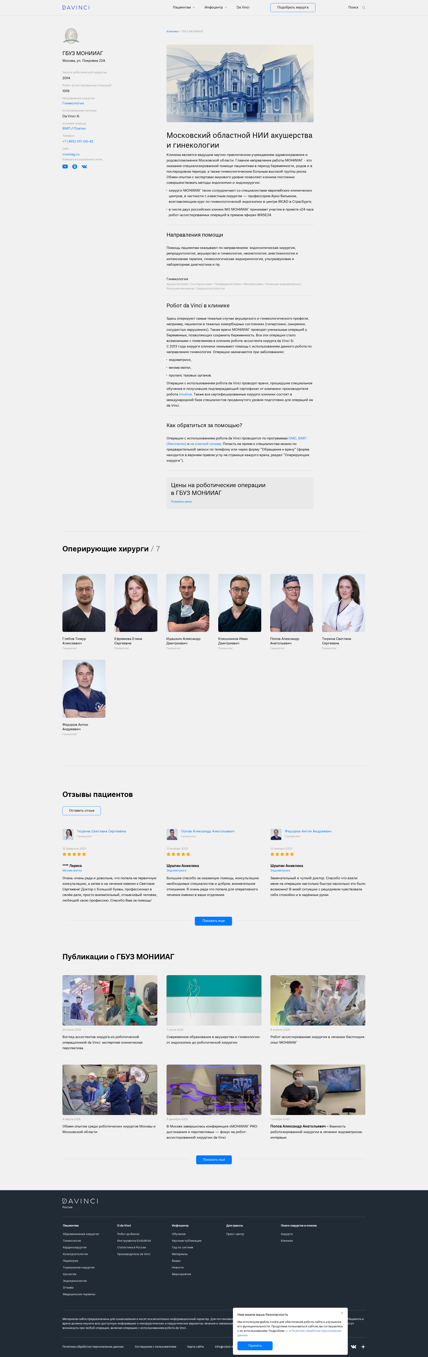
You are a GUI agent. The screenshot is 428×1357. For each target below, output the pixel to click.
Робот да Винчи (128, 1234)
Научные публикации (187, 1241)
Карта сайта (195, 1347)
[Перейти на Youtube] (65, 166)
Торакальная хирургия (79, 1268)
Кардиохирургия (74, 1247)
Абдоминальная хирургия (81, 1234)
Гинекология (73, 103)
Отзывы (68, 1288)
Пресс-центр (235, 1234)
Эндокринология (75, 1281)
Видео (176, 1261)
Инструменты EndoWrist (134, 1241)
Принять (255, 1346)
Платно (79, 128)
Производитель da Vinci (133, 1254)
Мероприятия (181, 1274)
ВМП (66, 128)
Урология (69, 1274)
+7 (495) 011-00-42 (77, 141)
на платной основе (205, 444)
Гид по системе (182, 1247)
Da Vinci (243, 7)
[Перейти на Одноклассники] (74, 166)
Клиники (287, 1241)
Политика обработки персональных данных (93, 1347)
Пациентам (182, 7)
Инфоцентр (214, 7)
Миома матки (72, 871)
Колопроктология (75, 1254)
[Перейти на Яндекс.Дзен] (363, 1347)
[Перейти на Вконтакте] (84, 166)
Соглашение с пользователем (155, 1347)
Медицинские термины (79, 1294)
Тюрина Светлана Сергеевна (101, 831)
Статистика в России (131, 1247)
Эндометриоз (177, 871)
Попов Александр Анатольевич (208, 831)
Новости (178, 1268)
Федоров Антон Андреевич (308, 831)
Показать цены (181, 502)
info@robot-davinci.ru (230, 1347)
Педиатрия (70, 1261)
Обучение (179, 1234)
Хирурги (287, 1234)
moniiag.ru (71, 154)
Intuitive (185, 394)
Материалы (179, 1254)
